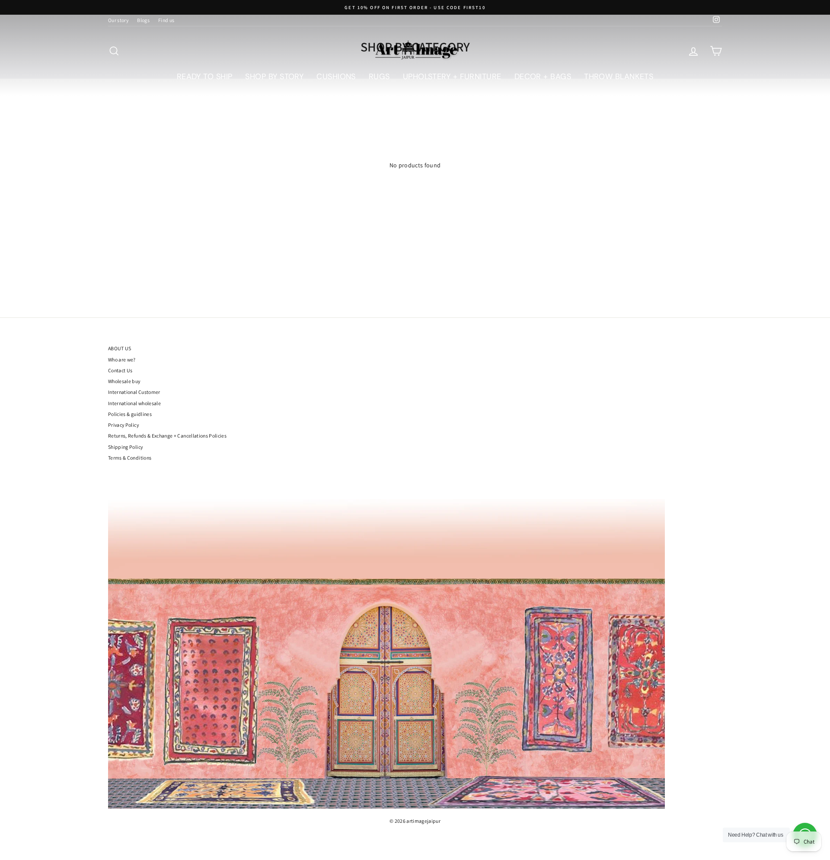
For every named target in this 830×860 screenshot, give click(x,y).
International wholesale (134, 403)
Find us (166, 20)
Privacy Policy (123, 425)
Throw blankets (618, 76)
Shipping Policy (125, 447)
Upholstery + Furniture (452, 76)
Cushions (336, 76)
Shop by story (274, 76)
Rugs (379, 76)
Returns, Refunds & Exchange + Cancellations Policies (167, 435)
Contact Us (120, 370)
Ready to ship (205, 76)
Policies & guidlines (130, 414)
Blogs (143, 20)
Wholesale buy (124, 381)
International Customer (134, 392)
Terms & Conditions (129, 457)
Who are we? (122, 359)
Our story (118, 20)
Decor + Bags (542, 76)
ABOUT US (119, 348)
